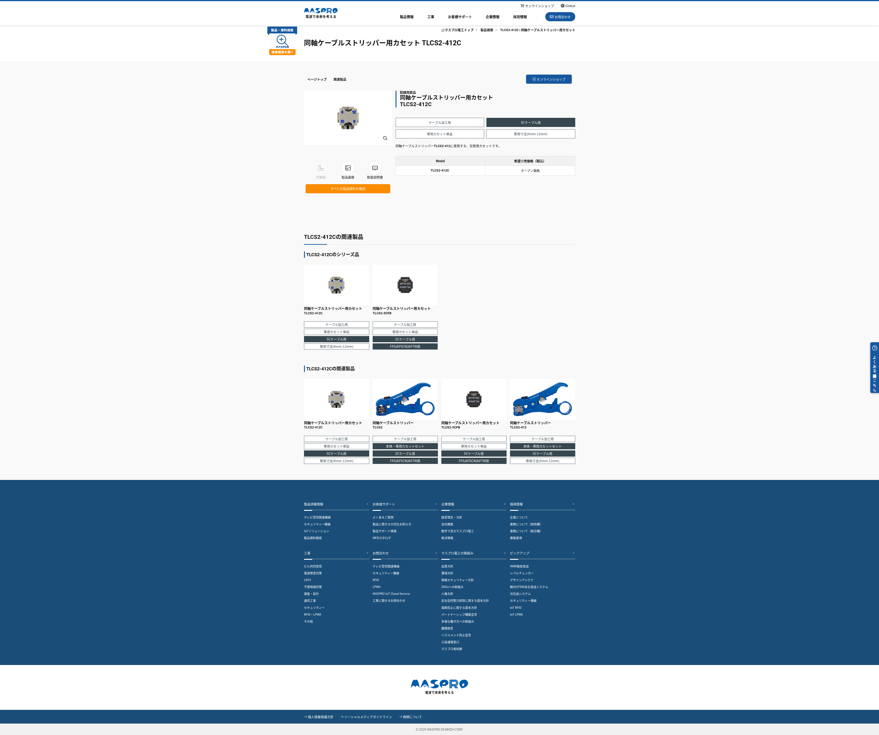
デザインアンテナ (522, 580)
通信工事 (310, 600)
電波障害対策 (313, 573)
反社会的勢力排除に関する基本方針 (465, 600)
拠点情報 (447, 538)
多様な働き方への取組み (457, 621)
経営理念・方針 (451, 517)
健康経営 (447, 628)
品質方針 (447, 566)
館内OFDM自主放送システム (529, 586)
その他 (308, 621)
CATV (307, 580)
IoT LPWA (516, 614)
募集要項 (516, 538)
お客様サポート (460, 16)
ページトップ (317, 79)
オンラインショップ (539, 5)
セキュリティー (314, 607)
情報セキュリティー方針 (457, 580)
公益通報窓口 (450, 642)
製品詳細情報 (313, 504)
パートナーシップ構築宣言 (459, 614)
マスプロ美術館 (451, 648)
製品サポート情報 (384, 531)
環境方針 (447, 573)
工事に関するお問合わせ (389, 600)
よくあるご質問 (383, 517)
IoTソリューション (316, 531)
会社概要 (447, 524)
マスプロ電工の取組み (457, 553)
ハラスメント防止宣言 (456, 635)
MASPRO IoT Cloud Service (391, 593)
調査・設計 (311, 593)
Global (570, 5)
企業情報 (492, 16)
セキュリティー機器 (317, 524)
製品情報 (407, 16)
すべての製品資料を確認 (348, 188)
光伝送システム (520, 593)
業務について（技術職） (526, 524)
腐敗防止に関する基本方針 (459, 607)
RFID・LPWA (312, 614)
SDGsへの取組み (452, 586)
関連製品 (340, 79)
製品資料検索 (313, 538)
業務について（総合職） (526, 531)
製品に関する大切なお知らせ (392, 524)
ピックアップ (519, 553)
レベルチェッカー (522, 573)
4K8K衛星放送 (519, 566)
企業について (519, 517)
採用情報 (520, 16)
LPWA (376, 586)
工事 (430, 16)
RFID (376, 580)
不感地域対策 (313, 586)
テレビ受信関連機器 (317, 517)
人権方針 (447, 593)
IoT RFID (515, 607)
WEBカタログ (382, 538)
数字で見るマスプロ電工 (457, 531)
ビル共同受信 (313, 566)
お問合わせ (381, 553)
